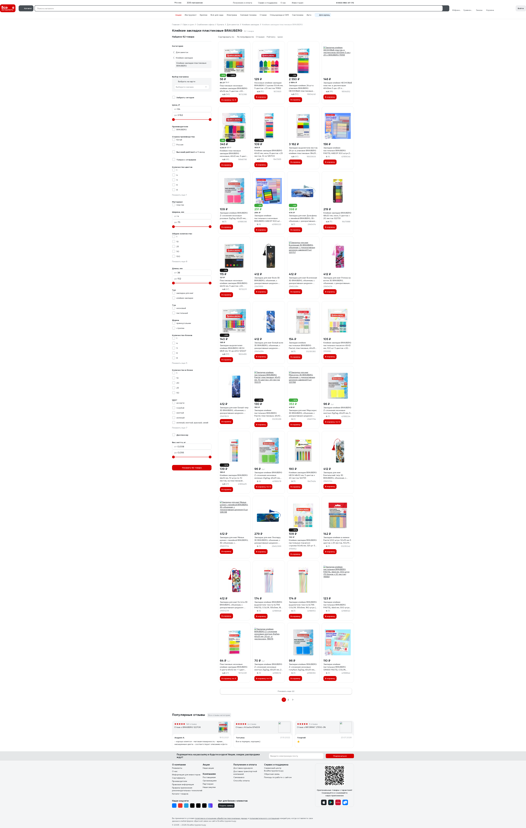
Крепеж (203, 15)
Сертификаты (178, 778)
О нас (175, 771)
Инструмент (191, 15)
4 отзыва (252, 724)
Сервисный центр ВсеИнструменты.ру (274, 769)
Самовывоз (238, 777)
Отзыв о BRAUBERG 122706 (187, 727)
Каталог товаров (180, 794)
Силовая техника (248, 15)
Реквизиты (177, 768)
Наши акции (208, 768)
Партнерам (208, 784)
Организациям (210, 780)
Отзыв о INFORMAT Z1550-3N (311, 727)
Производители (179, 781)
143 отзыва (191, 724)
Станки (263, 15)
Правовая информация (183, 784)
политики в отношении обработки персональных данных (221, 818)
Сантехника (297, 15)
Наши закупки (209, 787)
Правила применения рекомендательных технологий (187, 789)
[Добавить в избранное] (247, 44)
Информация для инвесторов (186, 774)
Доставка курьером (243, 768)
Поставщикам (209, 777)
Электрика (232, 15)
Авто (309, 15)
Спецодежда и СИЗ (279, 15)
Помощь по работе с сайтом (278, 777)
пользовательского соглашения (264, 818)
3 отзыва (313, 724)
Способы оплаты (241, 780)
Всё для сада (217, 15)
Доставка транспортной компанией (245, 772)
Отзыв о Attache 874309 (248, 727)
